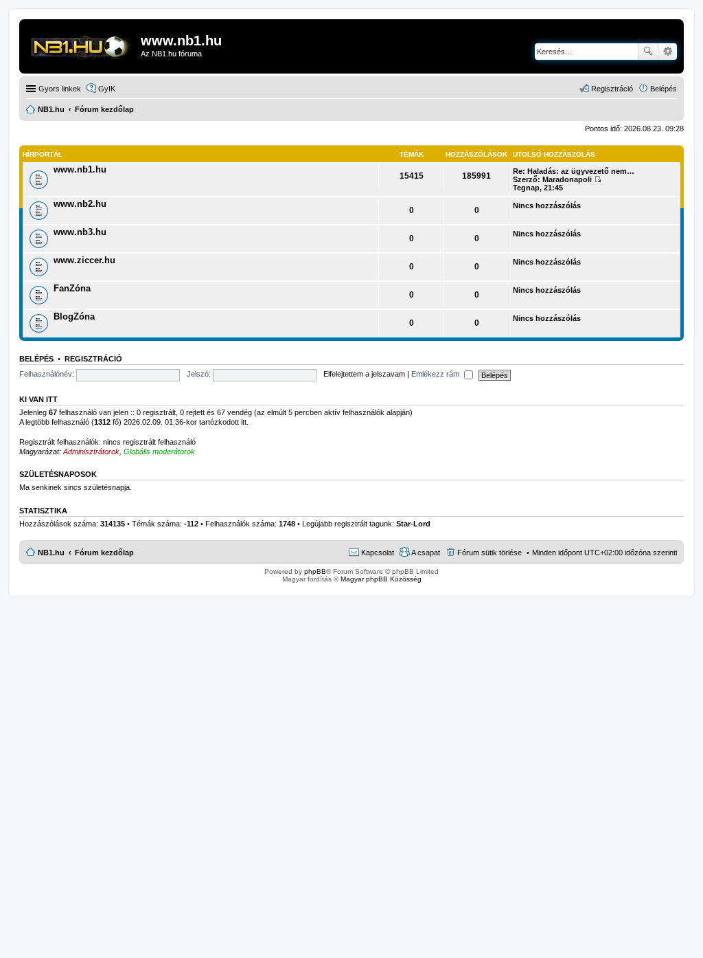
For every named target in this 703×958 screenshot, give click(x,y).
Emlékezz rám (436, 374)
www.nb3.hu (80, 232)
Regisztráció (93, 359)
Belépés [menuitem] (663, 89)
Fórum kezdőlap (104, 552)
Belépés (36, 359)
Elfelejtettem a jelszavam (364, 374)
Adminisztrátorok (91, 451)
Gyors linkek (59, 89)
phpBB (315, 571)
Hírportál (42, 154)
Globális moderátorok (159, 451)
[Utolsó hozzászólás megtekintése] (597, 179)
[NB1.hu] (82, 45)
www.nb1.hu (80, 169)
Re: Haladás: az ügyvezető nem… (573, 171)
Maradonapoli (567, 179)
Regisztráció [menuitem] (612, 89)
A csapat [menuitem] (425, 552)
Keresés (648, 51)
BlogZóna (74, 316)
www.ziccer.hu (84, 260)
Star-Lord (413, 524)
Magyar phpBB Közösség (381, 579)
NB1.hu (51, 552)
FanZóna (72, 288)
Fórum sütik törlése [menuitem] (489, 552)
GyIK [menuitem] (106, 89)
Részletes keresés (667, 51)
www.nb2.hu (80, 204)
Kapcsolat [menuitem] (377, 552)
